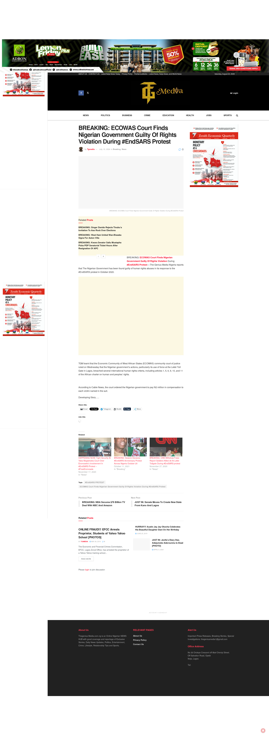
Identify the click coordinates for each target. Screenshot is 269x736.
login (87, 569)
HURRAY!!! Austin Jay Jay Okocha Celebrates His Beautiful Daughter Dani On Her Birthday (157, 528)
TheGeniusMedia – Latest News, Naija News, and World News (158, 74)
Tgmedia (91, 149)
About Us (137, 635)
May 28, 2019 (96, 541)
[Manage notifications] (263, 730)
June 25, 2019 (141, 533)
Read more (86, 559)
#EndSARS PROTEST (94, 482)
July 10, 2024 (104, 149)
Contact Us (138, 644)
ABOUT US (82, 74)
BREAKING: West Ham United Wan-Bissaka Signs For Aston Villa (99, 236)
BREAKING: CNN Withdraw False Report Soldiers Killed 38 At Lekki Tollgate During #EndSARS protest (165, 460)
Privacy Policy (127, 74)
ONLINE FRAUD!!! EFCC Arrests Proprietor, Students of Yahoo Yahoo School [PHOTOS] (101, 533)
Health (190, 115)
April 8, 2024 (158, 549)
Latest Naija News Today (110, 74)
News (86, 115)
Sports (228, 115)
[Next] (103, 256)
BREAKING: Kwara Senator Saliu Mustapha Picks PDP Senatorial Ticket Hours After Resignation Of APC (99, 245)
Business (127, 115)
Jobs (208, 115)
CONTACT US (94, 74)
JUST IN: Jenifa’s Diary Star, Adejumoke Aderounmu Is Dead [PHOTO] (167, 542)
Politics (105, 115)
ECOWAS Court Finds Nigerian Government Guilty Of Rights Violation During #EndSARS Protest (122, 486)
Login (235, 93)
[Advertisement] (84, 19)
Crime (147, 115)
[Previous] (98, 256)
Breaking (117, 149)
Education (168, 115)
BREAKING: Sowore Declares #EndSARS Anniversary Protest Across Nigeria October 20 (128, 460)
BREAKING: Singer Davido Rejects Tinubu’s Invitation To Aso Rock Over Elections (100, 229)
